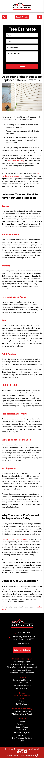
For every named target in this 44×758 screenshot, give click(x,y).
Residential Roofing (22, 685)
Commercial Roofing (22, 680)
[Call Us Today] (4, 17)
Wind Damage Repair (22, 670)
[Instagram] (21, 751)
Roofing (22, 677)
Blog (22, 741)
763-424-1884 (23, 633)
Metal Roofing (22, 683)
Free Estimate (22, 17)
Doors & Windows (22, 695)
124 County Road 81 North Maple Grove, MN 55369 (23, 638)
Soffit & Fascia (22, 704)
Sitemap (9, 755)
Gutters (22, 701)
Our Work (22, 729)
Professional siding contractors (14, 539)
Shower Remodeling (22, 711)
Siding (22, 698)
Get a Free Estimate (22, 650)
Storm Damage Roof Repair (22, 664)
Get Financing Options (22, 738)
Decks (22, 693)
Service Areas (22, 727)
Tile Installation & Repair (22, 714)
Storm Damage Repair (22, 659)
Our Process (22, 735)
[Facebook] (18, 751)
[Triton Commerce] (36, 755)
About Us (22, 718)
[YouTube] (26, 752)
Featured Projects (22, 732)
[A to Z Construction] (22, 9)
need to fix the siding (16, 161)
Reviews (22, 721)
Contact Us (22, 724)
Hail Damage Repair (22, 661)
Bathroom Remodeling (22, 708)
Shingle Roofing (22, 688)
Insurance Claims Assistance (22, 673)
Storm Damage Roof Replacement (22, 667)
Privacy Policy (19, 755)
